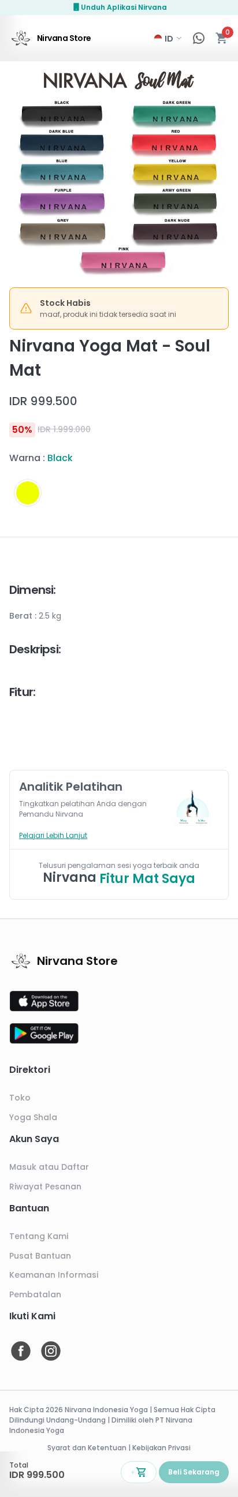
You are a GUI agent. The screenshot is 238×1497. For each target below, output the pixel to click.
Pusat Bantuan (40, 1256)
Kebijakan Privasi (161, 1448)
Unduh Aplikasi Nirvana (124, 7)
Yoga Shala (33, 1117)
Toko (20, 1097)
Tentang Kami (38, 1236)
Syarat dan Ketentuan (87, 1448)
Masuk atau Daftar (49, 1167)
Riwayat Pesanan (45, 1186)
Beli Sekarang (194, 1472)
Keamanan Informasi (53, 1275)
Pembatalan (35, 1294)
